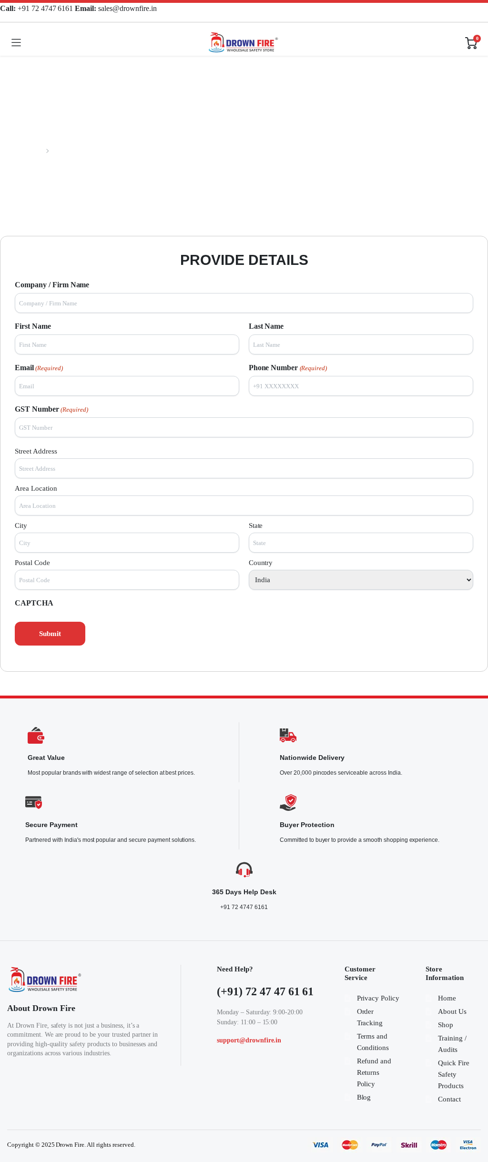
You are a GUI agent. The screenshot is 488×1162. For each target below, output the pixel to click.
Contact (449, 1099)
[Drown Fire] (243, 43)
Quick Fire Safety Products (453, 1074)
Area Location (36, 488)
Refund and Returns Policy (374, 1072)
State (256, 525)
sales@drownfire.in (115, 8)
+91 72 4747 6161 (37, 8)
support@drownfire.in (249, 1040)
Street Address (36, 451)
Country (261, 562)
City (21, 525)
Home (35, 150)
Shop (445, 1025)
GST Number (51, 409)
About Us (452, 1011)
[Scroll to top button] (472, 1119)
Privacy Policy (378, 998)
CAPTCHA (34, 603)
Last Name (266, 326)
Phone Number (288, 368)
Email (39, 368)
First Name (33, 326)
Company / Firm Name (52, 285)
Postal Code (32, 562)
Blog (364, 1097)
